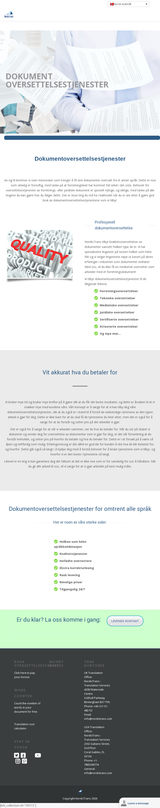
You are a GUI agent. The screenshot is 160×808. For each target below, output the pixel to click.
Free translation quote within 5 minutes (42, 6)
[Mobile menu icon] (153, 14)
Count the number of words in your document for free (27, 707)
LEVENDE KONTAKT (125, 621)
